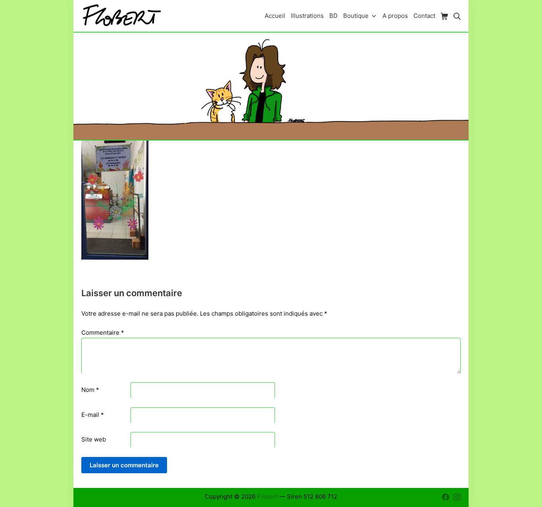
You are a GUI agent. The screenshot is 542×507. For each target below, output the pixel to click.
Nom (90, 389)
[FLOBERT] (121, 15)
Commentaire (102, 332)
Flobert (267, 496)
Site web (93, 439)
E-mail (92, 414)
